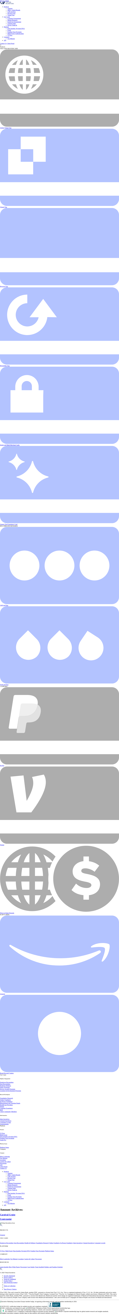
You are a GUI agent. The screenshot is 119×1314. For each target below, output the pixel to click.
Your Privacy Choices (10, 1289)
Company (6, 37)
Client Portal (10, 43)
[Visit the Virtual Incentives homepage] (7, 3)
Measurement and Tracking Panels (10, 1103)
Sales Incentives (4, 1119)
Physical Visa (11, 13)
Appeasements (4, 1124)
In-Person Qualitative (6, 1101)
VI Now (9, 35)
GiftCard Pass (11, 12)
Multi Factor (3, 1135)
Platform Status (4, 1147)
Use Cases (7, 17)
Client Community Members (8, 1111)
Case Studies (31, 1267)
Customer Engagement (14, 18)
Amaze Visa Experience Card (8, 524)
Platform (6, 27)
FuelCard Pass (4, 684)
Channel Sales (11, 23)
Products (6, 7)
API (5, 40)
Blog (10, 1267)
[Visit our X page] (1, 1225)
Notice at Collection (9, 1286)
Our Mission (11, 38)
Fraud (9, 30)
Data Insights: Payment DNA (16, 28)
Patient (2, 1106)
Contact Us (3, 43)
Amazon (9, 8)
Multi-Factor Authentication (15, 33)
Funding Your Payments (14, 32)
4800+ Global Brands (13, 10)
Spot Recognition (5, 1084)
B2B (1, 1110)
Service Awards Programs (7, 1089)
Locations (3, 1160)
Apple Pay (3, 1140)
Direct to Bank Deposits (7, 913)
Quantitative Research (6, 1098)
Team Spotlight (39, 1267)
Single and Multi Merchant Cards (10, 445)
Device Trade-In (12, 25)
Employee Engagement (14, 22)
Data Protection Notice (10, 1282)
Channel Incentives (5, 1121)
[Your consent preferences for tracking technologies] (3, 1311)
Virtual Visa (10, 15)
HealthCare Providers (6, 1105)
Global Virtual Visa (5, 128)
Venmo (2, 845)
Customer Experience (6, 1108)
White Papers (16, 1267)
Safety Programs (5, 1087)
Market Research (12, 20)
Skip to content (4, 1)
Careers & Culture (5, 1161)
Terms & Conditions (10, 1279)
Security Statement (9, 1276)
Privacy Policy (8, 1277)
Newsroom (3, 1163)
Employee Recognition (6, 1082)
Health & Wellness (5, 1086)
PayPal (2, 765)
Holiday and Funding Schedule (53, 1267)
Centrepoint (6, 1219)
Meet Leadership (5, 1156)
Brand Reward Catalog (7, 1073)
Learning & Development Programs (10, 1091)
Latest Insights (4, 1267)
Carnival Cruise (7, 1214)
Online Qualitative (5, 1100)
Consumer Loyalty (5, 1122)
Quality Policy (8, 1281)
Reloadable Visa (5, 366)
